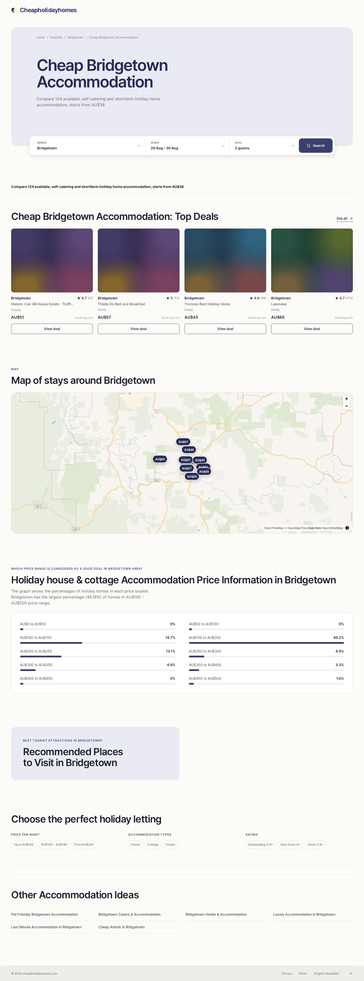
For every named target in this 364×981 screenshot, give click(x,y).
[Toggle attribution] (347, 528)
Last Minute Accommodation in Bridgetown (46, 927)
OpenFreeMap (274, 528)
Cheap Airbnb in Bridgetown (122, 927)
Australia (56, 37)
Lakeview (278, 304)
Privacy (287, 973)
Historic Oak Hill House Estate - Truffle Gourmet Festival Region (62, 304)
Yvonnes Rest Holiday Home (207, 304)
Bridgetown (76, 37)
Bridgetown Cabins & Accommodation (129, 914)
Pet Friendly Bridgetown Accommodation (44, 914)
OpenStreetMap (332, 528)
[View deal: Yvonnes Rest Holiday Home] (225, 260)
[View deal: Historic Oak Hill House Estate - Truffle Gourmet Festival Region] (52, 260)
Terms (303, 973)
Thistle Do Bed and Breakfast (121, 304)
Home (41, 37)
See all (345, 218)
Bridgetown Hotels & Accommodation (216, 914)
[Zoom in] (346, 398)
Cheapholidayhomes (48, 10)
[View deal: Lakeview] (312, 260)
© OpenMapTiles (296, 528)
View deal (52, 329)
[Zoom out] (346, 406)
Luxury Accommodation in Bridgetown (304, 914)
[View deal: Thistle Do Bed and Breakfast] (139, 260)
